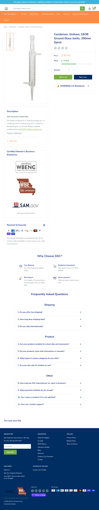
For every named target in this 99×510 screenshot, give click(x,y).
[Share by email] (66, 47)
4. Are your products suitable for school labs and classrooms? (43, 344)
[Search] (82, 8)
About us (7, 470)
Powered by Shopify (9, 504)
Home (5, 27)
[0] (93, 8)
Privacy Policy (71, 438)
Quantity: (57, 70)
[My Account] (90, 8)
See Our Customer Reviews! (13, 473)
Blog (58, 14)
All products (12, 27)
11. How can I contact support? (31, 404)
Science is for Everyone (80, 14)
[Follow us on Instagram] (36, 490)
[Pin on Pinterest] (59, 47)
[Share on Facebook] (55, 47)
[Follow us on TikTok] (47, 490)
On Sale (23, 14)
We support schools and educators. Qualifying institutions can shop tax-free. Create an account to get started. (49, 2)
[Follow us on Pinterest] (39, 490)
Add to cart (63, 77)
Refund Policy (71, 441)
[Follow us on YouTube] (43, 490)
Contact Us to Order (39, 470)
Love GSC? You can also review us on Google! (14, 477)
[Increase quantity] (74, 70)
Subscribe (10, 452)
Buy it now (83, 77)
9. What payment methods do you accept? (35, 390)
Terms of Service (72, 444)
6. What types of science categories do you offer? (38, 358)
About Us (66, 14)
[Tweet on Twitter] (62, 47)
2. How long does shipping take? (31, 319)
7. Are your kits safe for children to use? (34, 365)
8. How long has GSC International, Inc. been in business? (42, 383)
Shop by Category (10, 14)
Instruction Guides (47, 14)
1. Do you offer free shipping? (30, 312)
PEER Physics (34, 14)
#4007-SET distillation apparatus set (30, 129)
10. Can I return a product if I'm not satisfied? (36, 397)
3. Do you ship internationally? (30, 326)
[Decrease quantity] (64, 70)
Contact (6, 20)
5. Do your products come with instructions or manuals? (41, 351)
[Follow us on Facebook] (32, 490)
